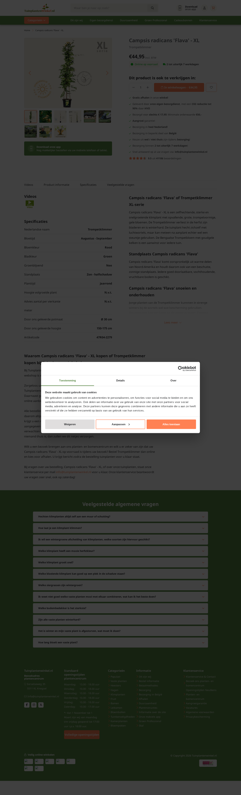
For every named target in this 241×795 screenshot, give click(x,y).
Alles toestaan (171, 424)
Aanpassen (118, 424)
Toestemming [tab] (67, 380)
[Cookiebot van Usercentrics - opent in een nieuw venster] (180, 368)
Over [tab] (173, 380)
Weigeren (70, 424)
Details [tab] (120, 380)
